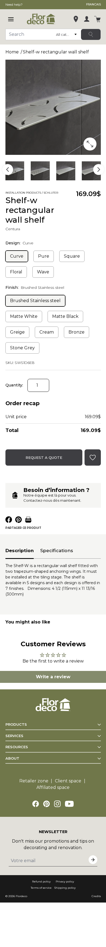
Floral (16, 271)
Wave (43, 271)
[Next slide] (98, 169)
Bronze (76, 332)
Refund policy (41, 881)
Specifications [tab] (56, 550)
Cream (46, 332)
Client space (68, 780)
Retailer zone (33, 780)
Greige (17, 332)
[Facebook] (35, 804)
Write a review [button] (53, 676)
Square (72, 256)
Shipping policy (65, 888)
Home (12, 52)
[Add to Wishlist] (68, 193)
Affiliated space (53, 787)
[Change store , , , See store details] (76, 19)
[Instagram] (57, 804)
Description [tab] (19, 550)
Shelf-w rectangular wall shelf (56, 52)
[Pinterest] (46, 804)
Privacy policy (65, 881)
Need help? (14, 4)
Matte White (24, 316)
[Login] (86, 19)
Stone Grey (22, 347)
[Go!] (91, 34)
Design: (19, 243)
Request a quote (44, 457)
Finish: (34, 287)
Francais (93, 4)
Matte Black (65, 316)
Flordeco (21, 896)
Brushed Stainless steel (35, 300)
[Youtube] (69, 803)
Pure (43, 256)
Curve (16, 256)
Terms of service (41, 888)
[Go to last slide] (7, 169)
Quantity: (14, 385)
